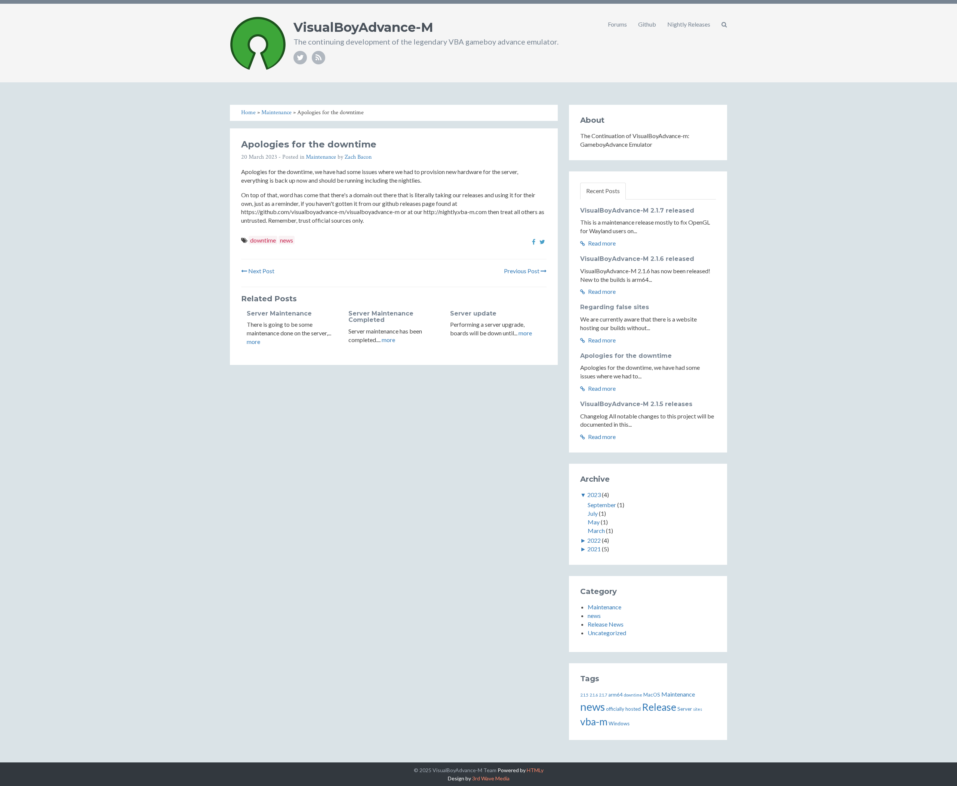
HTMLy (535, 770)
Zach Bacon (358, 157)
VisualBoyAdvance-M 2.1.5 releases (636, 404)
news (286, 240)
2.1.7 (603, 694)
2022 (594, 540)
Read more (601, 243)
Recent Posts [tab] (603, 190)
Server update (473, 313)
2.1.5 (584, 694)
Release (659, 707)
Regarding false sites (614, 307)
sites (697, 709)
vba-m (593, 722)
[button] (724, 24)
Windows (619, 723)
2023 (594, 494)
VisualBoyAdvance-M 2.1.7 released (637, 210)
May (594, 521)
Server (684, 709)
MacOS (651, 695)
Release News (606, 624)
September (602, 504)
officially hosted (623, 709)
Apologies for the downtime (626, 355)
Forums (617, 24)
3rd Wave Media (491, 778)
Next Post (260, 270)
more (253, 341)
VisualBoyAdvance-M (363, 27)
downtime (263, 240)
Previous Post (522, 270)
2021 (594, 548)
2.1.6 (594, 694)
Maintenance (321, 157)
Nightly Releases (688, 24)
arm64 (615, 695)
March (596, 530)
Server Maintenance (279, 313)
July (593, 513)
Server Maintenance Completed (380, 317)
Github (647, 24)
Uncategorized (607, 632)
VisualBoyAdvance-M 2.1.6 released (637, 258)
